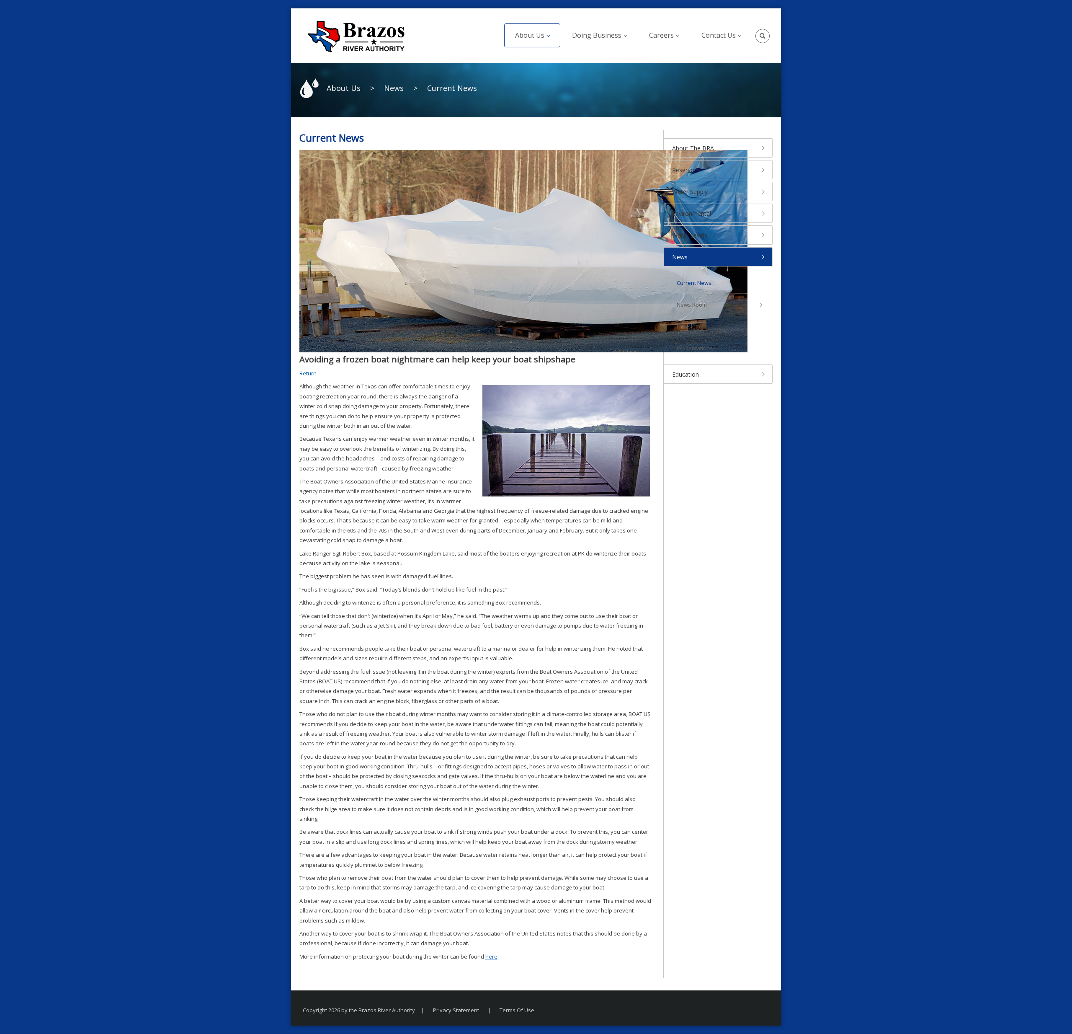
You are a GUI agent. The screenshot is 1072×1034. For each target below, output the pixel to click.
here (491, 956)
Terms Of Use (517, 1010)
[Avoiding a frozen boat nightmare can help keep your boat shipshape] (523, 250)
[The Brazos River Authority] (355, 35)
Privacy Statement (456, 1010)
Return (308, 373)
